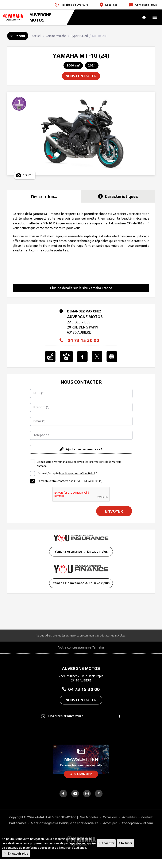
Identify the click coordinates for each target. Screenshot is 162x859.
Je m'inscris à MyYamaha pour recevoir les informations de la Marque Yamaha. (79, 463)
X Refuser (125, 843)
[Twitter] (99, 793)
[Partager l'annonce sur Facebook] (82, 356)
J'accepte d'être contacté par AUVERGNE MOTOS (69, 480)
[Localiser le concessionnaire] (50, 356)
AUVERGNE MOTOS (40, 17)
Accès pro (110, 823)
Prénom (41, 407)
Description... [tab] (44, 196)
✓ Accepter (106, 843)
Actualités (129, 817)
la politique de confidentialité (77, 473)
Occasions (110, 817)
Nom (39, 393)
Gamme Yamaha (56, 36)
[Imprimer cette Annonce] (112, 356)
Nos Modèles (89, 817)
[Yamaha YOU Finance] (81, 569)
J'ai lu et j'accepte (67, 473)
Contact (147, 817)
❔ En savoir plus (15, 853)
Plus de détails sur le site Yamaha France (81, 288)
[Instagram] (87, 793)
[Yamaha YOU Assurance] (81, 538)
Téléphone (41, 435)
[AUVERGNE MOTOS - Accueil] (145, 17)
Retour (20, 36)
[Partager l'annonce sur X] (97, 356)
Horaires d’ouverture (65, 716)
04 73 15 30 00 (83, 340)
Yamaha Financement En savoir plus (81, 583)
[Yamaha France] (13, 17)
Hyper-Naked (79, 36)
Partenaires (17, 823)
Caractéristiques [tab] (121, 196)
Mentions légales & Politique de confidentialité (65, 823)
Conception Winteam (137, 823)
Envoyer (114, 511)
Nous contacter (81, 76)
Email (39, 421)
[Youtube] (75, 793)
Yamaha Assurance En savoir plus (81, 551)
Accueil (36, 36)
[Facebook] (63, 793)
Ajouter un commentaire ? (84, 449)
